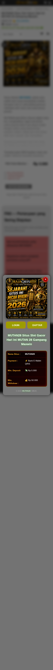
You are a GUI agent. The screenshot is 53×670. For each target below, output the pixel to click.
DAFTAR (37, 325)
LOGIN (15, 325)
